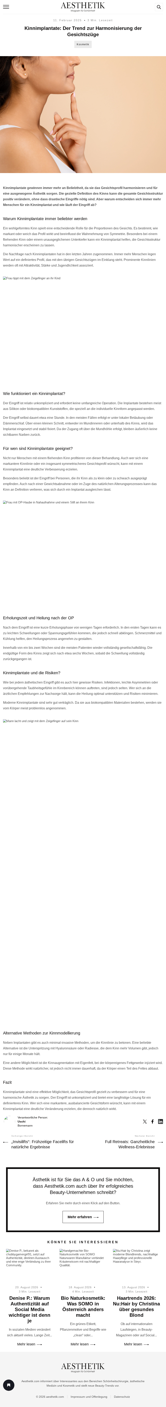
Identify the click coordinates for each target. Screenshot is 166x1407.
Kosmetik (83, 44)
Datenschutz (122, 1396)
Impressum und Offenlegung (89, 1396)
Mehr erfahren (80, 1217)
